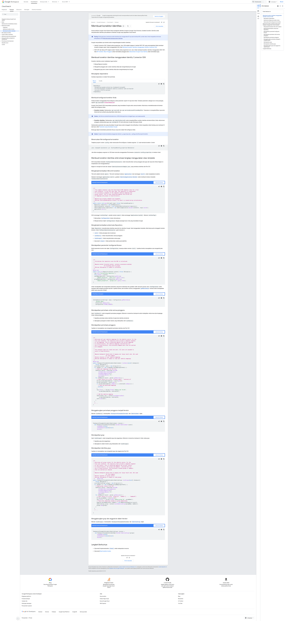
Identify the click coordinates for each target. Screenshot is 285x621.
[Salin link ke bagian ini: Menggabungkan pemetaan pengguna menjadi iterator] (130, 410)
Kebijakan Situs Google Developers (116, 568)
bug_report (278, 6)
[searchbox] (10, 14)
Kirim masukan (159, 26)
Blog (179, 596)
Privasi (30, 617)
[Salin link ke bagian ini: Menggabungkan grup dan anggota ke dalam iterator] (129, 519)
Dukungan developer (26, 603)
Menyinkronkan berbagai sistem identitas (113, 38)
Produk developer (26, 598)
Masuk (281, 1)
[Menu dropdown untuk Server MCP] (70, 2)
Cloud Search (34, 1)
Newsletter (180, 598)
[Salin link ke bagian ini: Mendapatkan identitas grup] (112, 448)
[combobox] (259, 1)
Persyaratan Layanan (27, 605)
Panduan (12, 9)
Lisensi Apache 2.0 (163, 566)
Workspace (15, 2)
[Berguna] (162, 22)
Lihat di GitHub (159, 182)
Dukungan (26, 9)
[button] (9, 22)
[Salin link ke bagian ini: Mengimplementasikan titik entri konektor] (121, 171)
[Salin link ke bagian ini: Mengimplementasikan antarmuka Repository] (123, 225)
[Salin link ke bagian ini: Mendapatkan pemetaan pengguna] (116, 325)
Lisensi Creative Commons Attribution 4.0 (127, 566)
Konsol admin (103, 596)
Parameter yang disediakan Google (108, 127)
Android (40, 611)
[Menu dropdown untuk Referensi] (59, 2)
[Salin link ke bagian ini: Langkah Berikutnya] (108, 545)
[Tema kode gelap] (161, 84)
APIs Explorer (103, 603)
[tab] (94, 81)
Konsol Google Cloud (104, 601)
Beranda (26, 1)
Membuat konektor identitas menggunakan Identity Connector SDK (140, 47)
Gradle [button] (100, 81)
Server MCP (65, 1)
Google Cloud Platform (64, 611)
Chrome (47, 611)
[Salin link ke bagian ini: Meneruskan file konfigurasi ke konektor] (120, 139)
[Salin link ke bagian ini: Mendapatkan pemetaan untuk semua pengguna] (126, 310)
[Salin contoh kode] (164, 84)
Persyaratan (25, 617)
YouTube (180, 603)
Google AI (74, 611)
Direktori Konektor (36, 9)
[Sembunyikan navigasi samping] (17, 618)
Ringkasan (4, 9)
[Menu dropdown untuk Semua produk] (49, 2)
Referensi (54, 1)
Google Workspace (101, 22)
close (283, 6)
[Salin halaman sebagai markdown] (128, 26)
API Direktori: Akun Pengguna (104, 51)
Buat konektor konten (105, 551)
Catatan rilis (24, 601)
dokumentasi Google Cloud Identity (138, 51)
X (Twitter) (180, 601)
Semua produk (43, 1)
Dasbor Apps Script (104, 598)
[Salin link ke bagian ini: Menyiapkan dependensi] (109, 74)
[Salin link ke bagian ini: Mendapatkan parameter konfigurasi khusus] (122, 245)
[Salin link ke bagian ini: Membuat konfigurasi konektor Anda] (117, 98)
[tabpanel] (128, 88)
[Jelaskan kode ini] (159, 84)
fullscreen (280, 6)
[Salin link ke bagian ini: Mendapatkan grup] (105, 435)
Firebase (54, 611)
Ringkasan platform (26, 596)
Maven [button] (94, 81)
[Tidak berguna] (164, 22)
